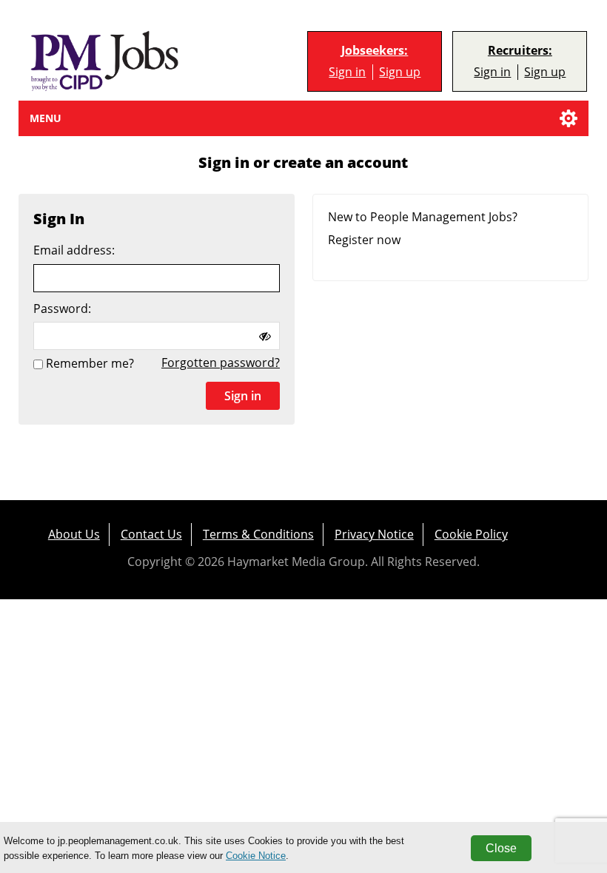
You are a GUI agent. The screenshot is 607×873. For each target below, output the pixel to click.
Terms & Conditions (258, 534)
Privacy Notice (374, 534)
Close (501, 848)
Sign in (347, 72)
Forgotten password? (220, 362)
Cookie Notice (256, 855)
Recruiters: (520, 50)
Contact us (151, 534)
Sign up (399, 72)
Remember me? (90, 364)
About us (74, 534)
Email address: (74, 250)
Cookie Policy (471, 534)
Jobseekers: (374, 50)
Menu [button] (45, 118)
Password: (62, 309)
